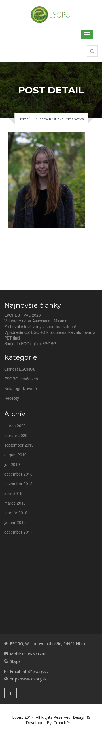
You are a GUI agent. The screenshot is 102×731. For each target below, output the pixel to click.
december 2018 (18, 474)
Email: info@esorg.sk (29, 671)
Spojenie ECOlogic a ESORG (30, 343)
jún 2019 (12, 464)
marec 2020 (15, 425)
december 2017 (18, 532)
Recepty (11, 398)
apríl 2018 (13, 493)
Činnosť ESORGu (19, 369)
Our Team (38, 119)
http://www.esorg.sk (28, 679)
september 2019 (19, 445)
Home (23, 119)
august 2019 (15, 454)
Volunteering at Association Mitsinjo (35, 321)
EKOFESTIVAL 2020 (22, 315)
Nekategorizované (20, 388)
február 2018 (15, 512)
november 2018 (18, 483)
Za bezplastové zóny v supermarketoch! (40, 326)
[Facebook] (10, 693)
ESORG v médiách (21, 379)
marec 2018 (15, 503)
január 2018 (15, 522)
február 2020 (15, 435)
